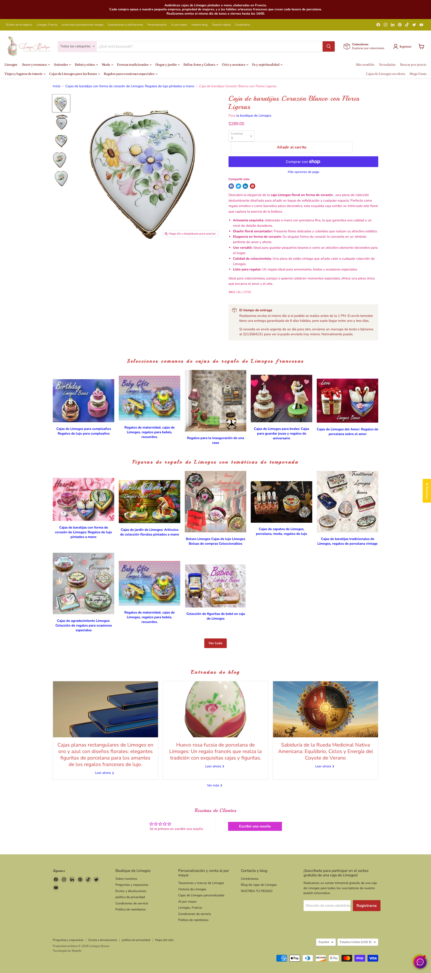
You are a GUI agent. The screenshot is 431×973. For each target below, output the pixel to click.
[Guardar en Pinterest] (252, 186)
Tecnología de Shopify (67, 951)
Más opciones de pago (303, 172)
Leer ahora (103, 773)
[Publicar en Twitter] (238, 186)
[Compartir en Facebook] (231, 186)
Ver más (213, 785)
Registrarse (366, 905)
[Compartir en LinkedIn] (245, 186)
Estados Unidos (356, 942)
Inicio (56, 86)
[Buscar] (329, 46)
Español (324, 942)
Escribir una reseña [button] (255, 826)
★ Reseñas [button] (427, 490)
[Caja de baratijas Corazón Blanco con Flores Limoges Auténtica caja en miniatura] (61, 103)
